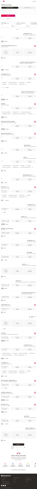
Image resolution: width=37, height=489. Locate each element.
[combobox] (18, 10)
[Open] (35, 10)
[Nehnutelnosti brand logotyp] (2, 1)
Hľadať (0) (8, 15)
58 (24, 447)
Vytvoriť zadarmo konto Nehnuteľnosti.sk (18, 469)
